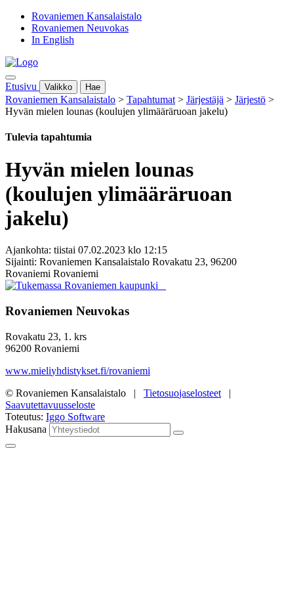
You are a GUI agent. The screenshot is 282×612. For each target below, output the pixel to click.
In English (52, 39)
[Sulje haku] (10, 446)
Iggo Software (75, 416)
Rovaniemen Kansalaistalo (86, 16)
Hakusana (26, 429)
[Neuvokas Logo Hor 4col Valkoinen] (164, 285)
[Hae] (178, 433)
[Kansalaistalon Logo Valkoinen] (162, 285)
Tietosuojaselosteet (182, 393)
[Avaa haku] (10, 77)
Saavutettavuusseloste (50, 404)
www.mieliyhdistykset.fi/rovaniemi (77, 370)
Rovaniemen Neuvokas (80, 27)
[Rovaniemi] (83, 285)
